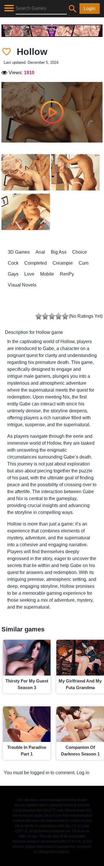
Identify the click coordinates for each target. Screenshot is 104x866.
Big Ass (58, 252)
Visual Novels (22, 285)
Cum (83, 263)
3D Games (19, 252)
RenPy (67, 274)
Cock (13, 263)
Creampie (63, 263)
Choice (79, 252)
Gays (13, 274)
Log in (83, 772)
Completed (35, 263)
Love (29, 274)
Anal (40, 252)
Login (89, 8)
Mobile (47, 274)
